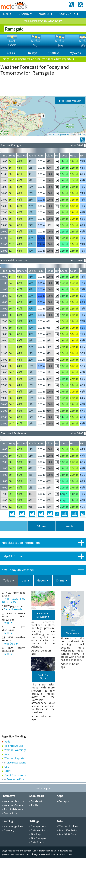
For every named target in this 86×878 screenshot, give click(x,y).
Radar (7, 741)
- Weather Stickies (67, 826)
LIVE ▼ (7, 14)
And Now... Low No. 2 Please (13, 600)
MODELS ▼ (46, 14)
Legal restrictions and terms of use (19, 850)
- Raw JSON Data (67, 830)
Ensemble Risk (15, 779)
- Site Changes (37, 838)
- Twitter (34, 805)
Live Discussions (16, 762)
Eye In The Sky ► (43, 676)
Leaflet (51, 134)
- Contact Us (9, 813)
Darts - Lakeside (13, 609)
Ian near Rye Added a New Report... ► (52, 59)
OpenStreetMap (66, 134)
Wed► (70, 526)
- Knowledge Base (12, 826)
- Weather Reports (13, 801)
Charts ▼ (62, 580)
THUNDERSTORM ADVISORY (43, 21)
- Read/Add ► (10, 643)
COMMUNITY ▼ (69, 14)
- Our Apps (63, 801)
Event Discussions (15, 775)
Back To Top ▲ (43, 788)
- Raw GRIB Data (66, 834)
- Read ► (7, 622)
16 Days (42, 526)
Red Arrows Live (13, 745)
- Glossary (8, 830)
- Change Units (38, 826)
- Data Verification (39, 830)
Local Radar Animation (70, 100)
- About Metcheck (12, 809)
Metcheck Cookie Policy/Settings (55, 850)
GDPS (7, 771)
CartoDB (81, 134)
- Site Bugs (35, 834)
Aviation (9, 754)
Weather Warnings (15, 750)
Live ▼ (25, 580)
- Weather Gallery (12, 805)
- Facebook (35, 801)
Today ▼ (9, 580)
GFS (6, 766)
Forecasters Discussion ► (43, 615)
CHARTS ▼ (25, 14)
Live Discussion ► (72, 631)
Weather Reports (14, 758)
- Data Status (37, 842)
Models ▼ (43, 580)
